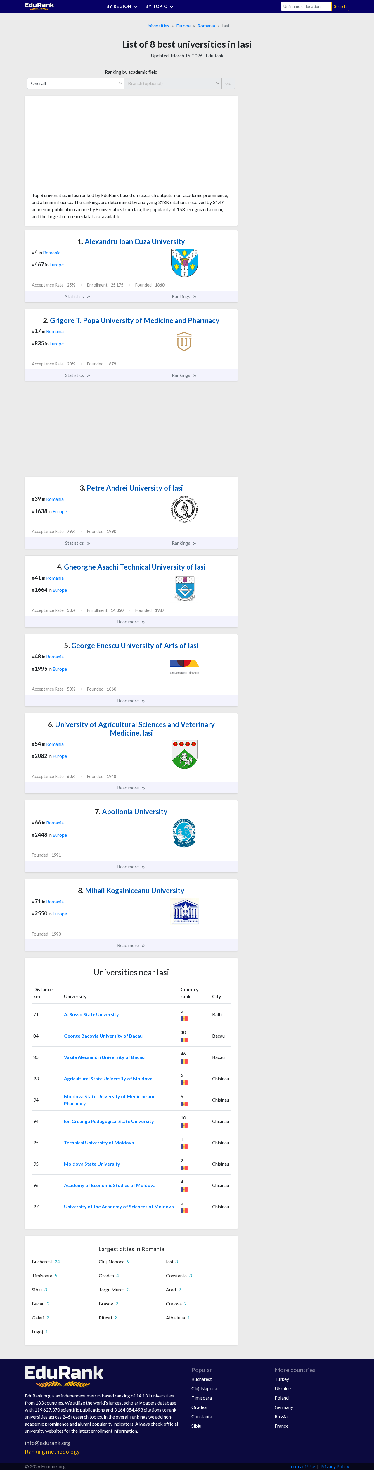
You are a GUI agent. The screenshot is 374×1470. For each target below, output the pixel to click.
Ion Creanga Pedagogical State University (109, 1121)
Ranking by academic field (131, 72)
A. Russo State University (91, 1014)
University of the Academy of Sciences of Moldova (119, 1206)
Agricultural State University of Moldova (108, 1078)
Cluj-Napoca (204, 1388)
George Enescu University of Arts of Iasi (131, 645)
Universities (157, 25)
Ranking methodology (52, 1451)
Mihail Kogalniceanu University (131, 890)
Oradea (199, 1407)
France (281, 1425)
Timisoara (201, 1397)
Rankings (181, 296)
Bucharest (201, 1379)
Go (228, 83)
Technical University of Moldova (99, 1142)
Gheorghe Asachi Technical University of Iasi (131, 567)
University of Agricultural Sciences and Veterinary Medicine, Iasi (131, 728)
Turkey (282, 1379)
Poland (282, 1397)
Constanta (201, 1416)
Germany (284, 1407)
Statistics (75, 296)
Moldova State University (92, 1164)
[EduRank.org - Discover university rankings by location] (39, 5)
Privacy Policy (335, 1466)
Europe (183, 25)
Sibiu (196, 1425)
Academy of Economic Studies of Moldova (110, 1185)
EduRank (215, 55)
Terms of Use (301, 1466)
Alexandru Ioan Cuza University (131, 241)
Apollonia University (131, 811)
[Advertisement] (76, 146)
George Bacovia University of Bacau (103, 1035)
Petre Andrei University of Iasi (131, 488)
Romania (206, 25)
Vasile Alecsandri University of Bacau (104, 1057)
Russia (281, 1416)
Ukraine (283, 1388)
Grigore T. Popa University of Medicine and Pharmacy (131, 320)
